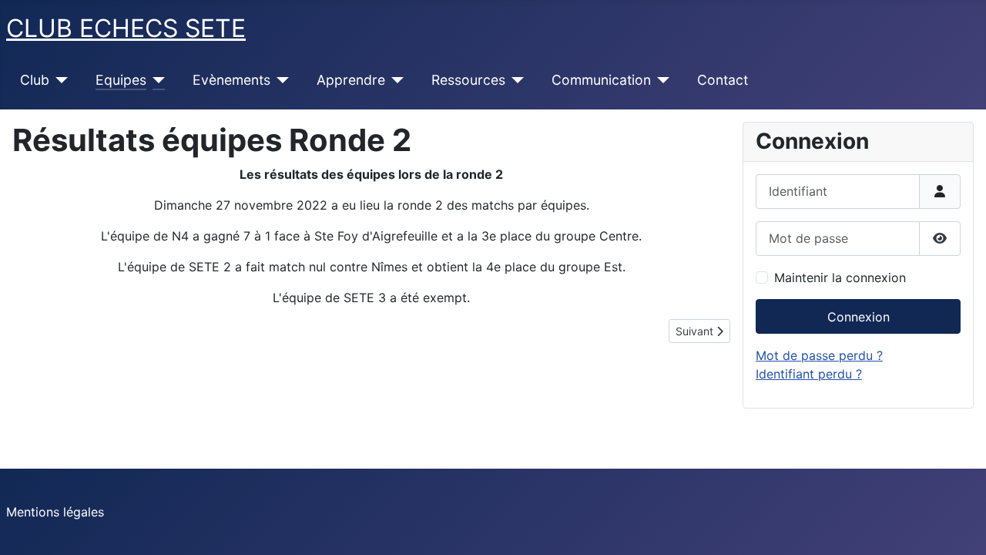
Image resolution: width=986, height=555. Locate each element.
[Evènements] (280, 80)
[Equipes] (156, 80)
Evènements (231, 80)
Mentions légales (55, 512)
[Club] (59, 80)
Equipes (121, 80)
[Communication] (660, 80)
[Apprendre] (394, 80)
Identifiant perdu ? (809, 374)
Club (34, 80)
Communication (601, 80)
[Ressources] (515, 80)
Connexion (858, 317)
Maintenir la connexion (840, 277)
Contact (722, 80)
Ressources (468, 80)
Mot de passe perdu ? (819, 355)
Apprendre (351, 80)
